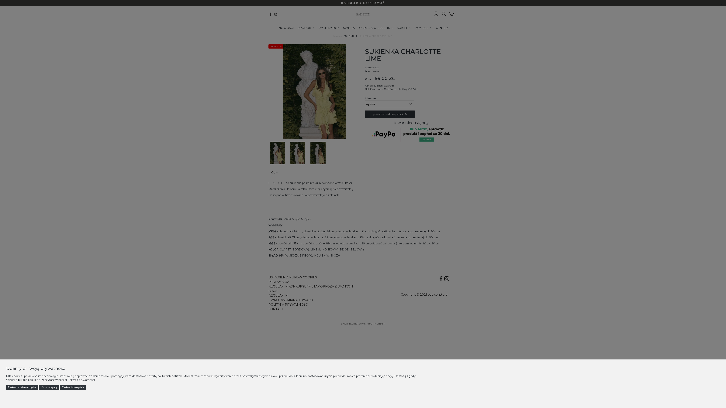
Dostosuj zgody (49, 387)
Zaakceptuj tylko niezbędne (22, 387)
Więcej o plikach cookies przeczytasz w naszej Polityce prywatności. (50, 380)
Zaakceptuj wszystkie (73, 387)
